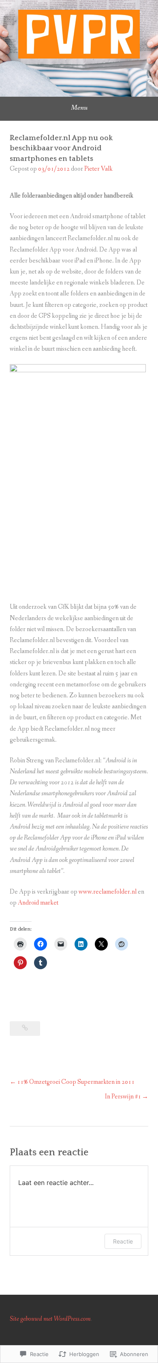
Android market (38, 903)
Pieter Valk (98, 169)
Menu (79, 108)
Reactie (123, 1241)
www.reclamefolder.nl (108, 892)
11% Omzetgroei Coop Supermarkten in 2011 (76, 1082)
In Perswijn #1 (123, 1096)
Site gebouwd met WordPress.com (50, 1319)
